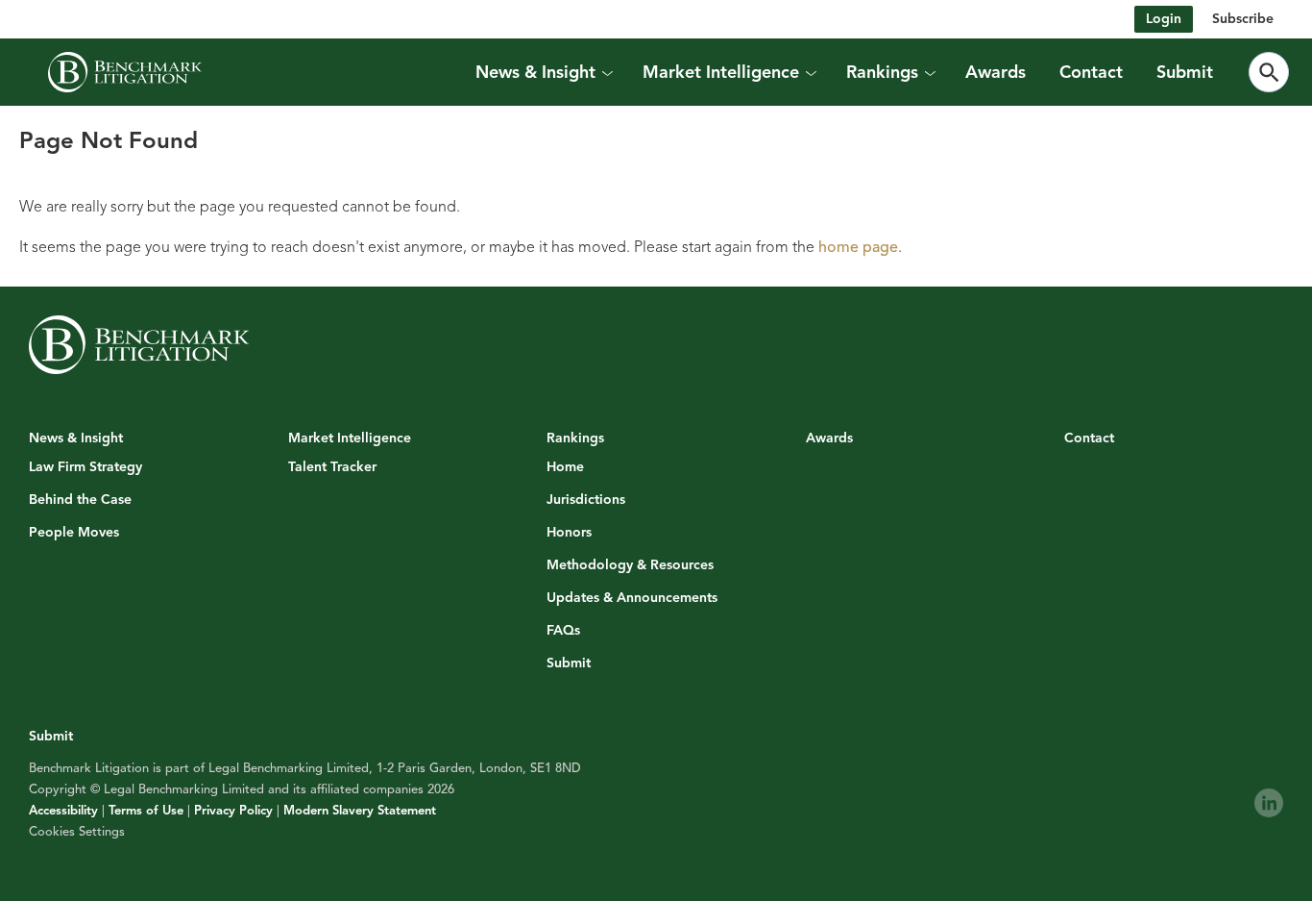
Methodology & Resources (630, 565)
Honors (569, 532)
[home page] (125, 72)
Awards (995, 72)
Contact (1091, 72)
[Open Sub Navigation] (606, 72)
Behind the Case (80, 500)
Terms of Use (146, 810)
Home (565, 467)
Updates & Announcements (632, 598)
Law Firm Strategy (85, 467)
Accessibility (63, 810)
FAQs (563, 631)
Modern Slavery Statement (359, 810)
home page (858, 247)
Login (1163, 19)
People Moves (74, 532)
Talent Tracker (332, 467)
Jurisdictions (586, 500)
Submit (1184, 72)
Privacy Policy (233, 810)
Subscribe (1243, 19)
